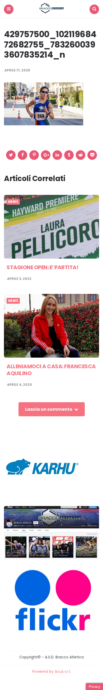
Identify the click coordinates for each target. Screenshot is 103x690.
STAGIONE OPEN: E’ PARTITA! (42, 267)
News (13, 202)
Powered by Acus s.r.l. (51, 671)
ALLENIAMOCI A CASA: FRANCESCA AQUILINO (51, 370)
